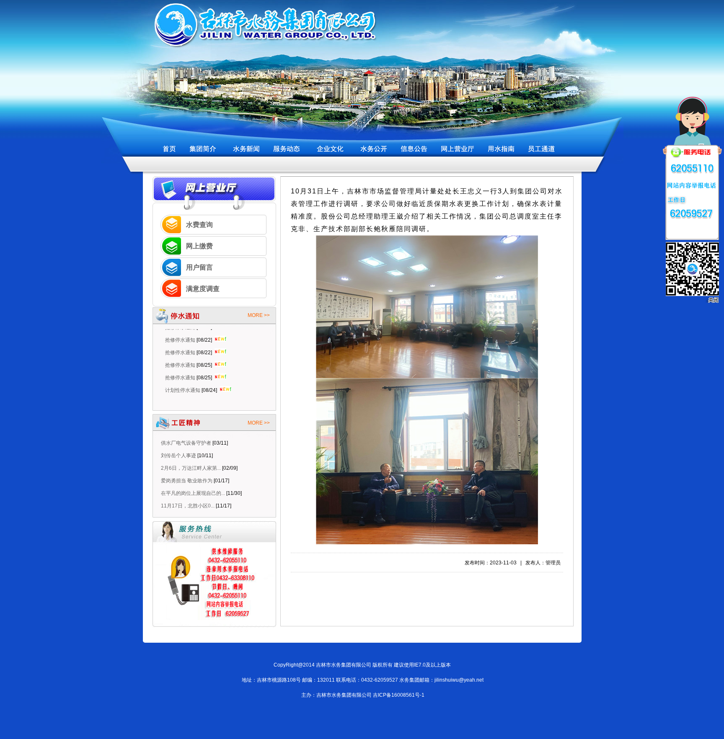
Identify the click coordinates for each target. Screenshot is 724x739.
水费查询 (199, 224)
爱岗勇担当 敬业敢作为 (186, 481)
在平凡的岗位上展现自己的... (193, 493)
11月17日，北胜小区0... (188, 506)
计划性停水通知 (182, 376)
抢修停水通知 (180, 339)
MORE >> (259, 315)
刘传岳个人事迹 (178, 455)
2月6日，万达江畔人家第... (191, 468)
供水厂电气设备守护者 (186, 443)
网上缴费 (199, 246)
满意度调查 (203, 288)
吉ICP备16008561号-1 (398, 695)
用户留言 (199, 267)
